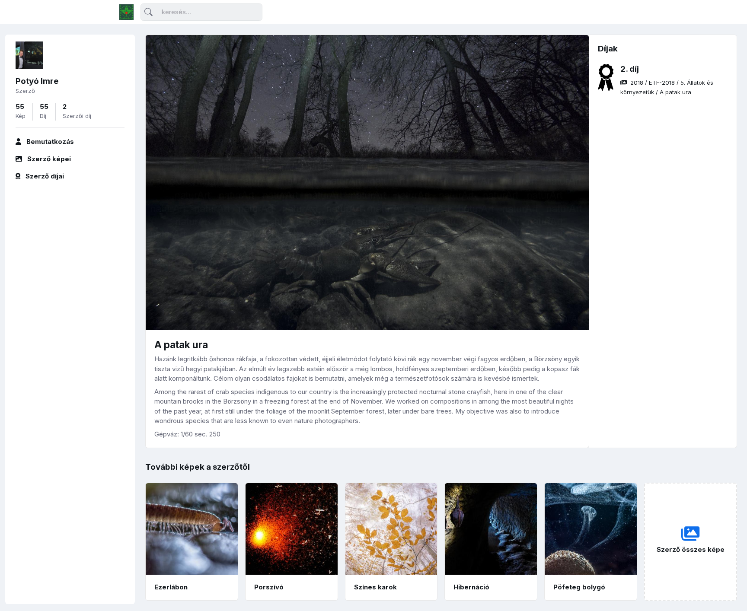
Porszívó (269, 587)
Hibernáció (471, 587)
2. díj (629, 69)
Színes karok (375, 587)
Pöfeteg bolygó (579, 587)
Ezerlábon (171, 587)
